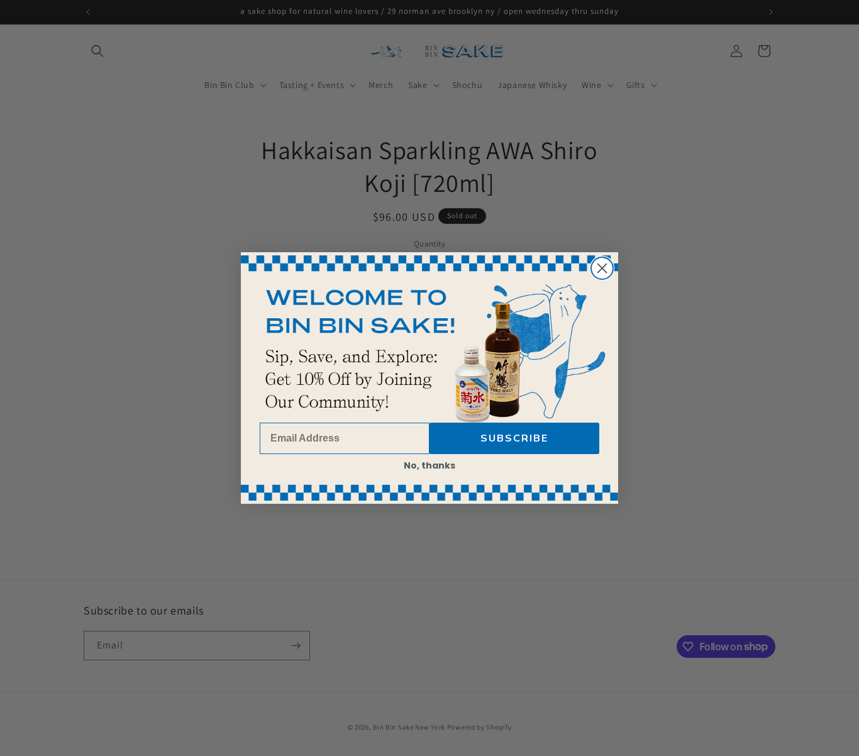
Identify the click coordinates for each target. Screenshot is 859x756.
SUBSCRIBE (514, 438)
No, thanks (429, 465)
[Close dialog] (602, 268)
